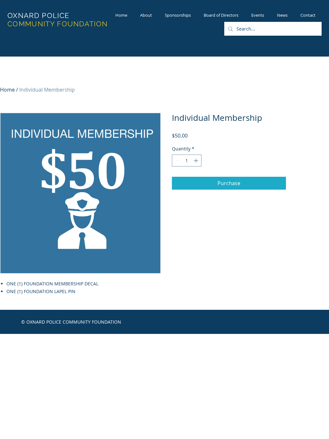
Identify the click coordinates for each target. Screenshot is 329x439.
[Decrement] (177, 160)
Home (7, 89)
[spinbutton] (186, 160)
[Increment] (196, 160)
